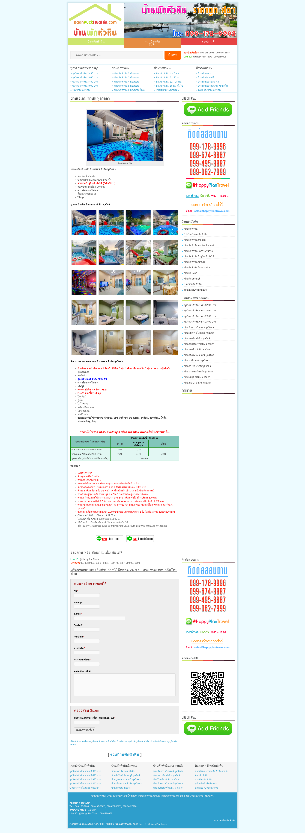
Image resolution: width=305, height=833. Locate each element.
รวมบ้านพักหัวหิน (152, 42)
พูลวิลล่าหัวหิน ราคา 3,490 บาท (200, 310)
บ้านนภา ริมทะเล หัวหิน (123, 771)
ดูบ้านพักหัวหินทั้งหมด (206, 783)
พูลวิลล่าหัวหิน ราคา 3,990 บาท (200, 305)
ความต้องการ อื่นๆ (82, 671)
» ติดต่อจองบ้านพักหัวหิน (208, 90)
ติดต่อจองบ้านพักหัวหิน (195, 289)
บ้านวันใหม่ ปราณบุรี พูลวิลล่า (126, 775)
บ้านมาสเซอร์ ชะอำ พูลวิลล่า (198, 371)
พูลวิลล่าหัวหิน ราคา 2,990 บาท (200, 316)
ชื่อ (76, 591)
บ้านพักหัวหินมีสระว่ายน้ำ (197, 267)
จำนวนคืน (79, 648)
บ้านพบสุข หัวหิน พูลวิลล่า (197, 377)
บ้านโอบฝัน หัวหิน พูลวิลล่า (166, 779)
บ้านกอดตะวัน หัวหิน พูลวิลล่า (199, 355)
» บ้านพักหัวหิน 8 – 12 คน (167, 77)
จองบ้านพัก (209, 41)
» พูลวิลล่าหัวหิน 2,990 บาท (84, 77)
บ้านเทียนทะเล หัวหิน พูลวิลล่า (126, 783)
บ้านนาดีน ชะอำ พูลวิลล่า (197, 360)
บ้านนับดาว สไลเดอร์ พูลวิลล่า (199, 333)
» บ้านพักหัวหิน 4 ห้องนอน (125, 81)
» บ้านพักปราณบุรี (205, 77)
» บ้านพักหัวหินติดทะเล (207, 81)
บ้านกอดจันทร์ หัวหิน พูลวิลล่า (199, 344)
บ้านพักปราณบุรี (192, 278)
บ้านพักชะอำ (190, 273)
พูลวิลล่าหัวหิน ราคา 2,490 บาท (200, 321)
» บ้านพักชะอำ (203, 73)
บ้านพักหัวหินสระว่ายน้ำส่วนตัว (199, 245)
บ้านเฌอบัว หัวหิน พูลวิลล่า (197, 382)
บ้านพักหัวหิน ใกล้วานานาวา (198, 251)
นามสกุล (78, 602)
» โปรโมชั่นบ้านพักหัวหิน (166, 90)
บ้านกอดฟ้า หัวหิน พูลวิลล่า (197, 349)
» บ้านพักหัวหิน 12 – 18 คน (167, 81)
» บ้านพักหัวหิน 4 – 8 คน (166, 73)
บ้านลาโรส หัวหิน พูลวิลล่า (197, 366)
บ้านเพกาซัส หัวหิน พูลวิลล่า (167, 775)
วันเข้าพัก (79, 637)
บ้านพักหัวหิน (96, 41)
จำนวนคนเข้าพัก (82, 659)
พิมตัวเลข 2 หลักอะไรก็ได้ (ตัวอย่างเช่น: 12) (94, 718)
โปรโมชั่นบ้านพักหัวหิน (195, 234)
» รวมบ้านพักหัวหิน (80, 90)
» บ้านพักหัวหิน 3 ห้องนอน (125, 77)
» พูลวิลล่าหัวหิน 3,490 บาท (84, 81)
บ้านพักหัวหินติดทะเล (194, 262)
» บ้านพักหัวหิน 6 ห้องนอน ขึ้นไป (128, 90)
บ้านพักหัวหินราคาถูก (160, 741)
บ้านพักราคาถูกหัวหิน (126, 741)
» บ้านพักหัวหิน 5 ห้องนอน (125, 85)
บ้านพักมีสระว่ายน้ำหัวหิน (104, 741)
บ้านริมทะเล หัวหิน (120, 787)
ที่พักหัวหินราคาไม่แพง (80, 741)
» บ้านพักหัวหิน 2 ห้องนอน (125, 73)
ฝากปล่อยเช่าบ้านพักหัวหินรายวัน (211, 771)
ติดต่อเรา (209, 796)
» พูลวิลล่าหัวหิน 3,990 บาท (84, 85)
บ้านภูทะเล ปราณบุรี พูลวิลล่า (125, 779)
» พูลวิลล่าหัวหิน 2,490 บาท (84, 73)
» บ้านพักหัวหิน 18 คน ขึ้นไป (168, 85)
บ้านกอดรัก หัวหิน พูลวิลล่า (197, 338)
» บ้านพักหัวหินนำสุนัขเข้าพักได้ (212, 85)
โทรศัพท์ (78, 625)
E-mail (78, 614)
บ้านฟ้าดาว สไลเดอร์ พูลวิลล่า (199, 327)
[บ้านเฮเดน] (84, 234)
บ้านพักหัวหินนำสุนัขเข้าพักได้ (199, 256)
